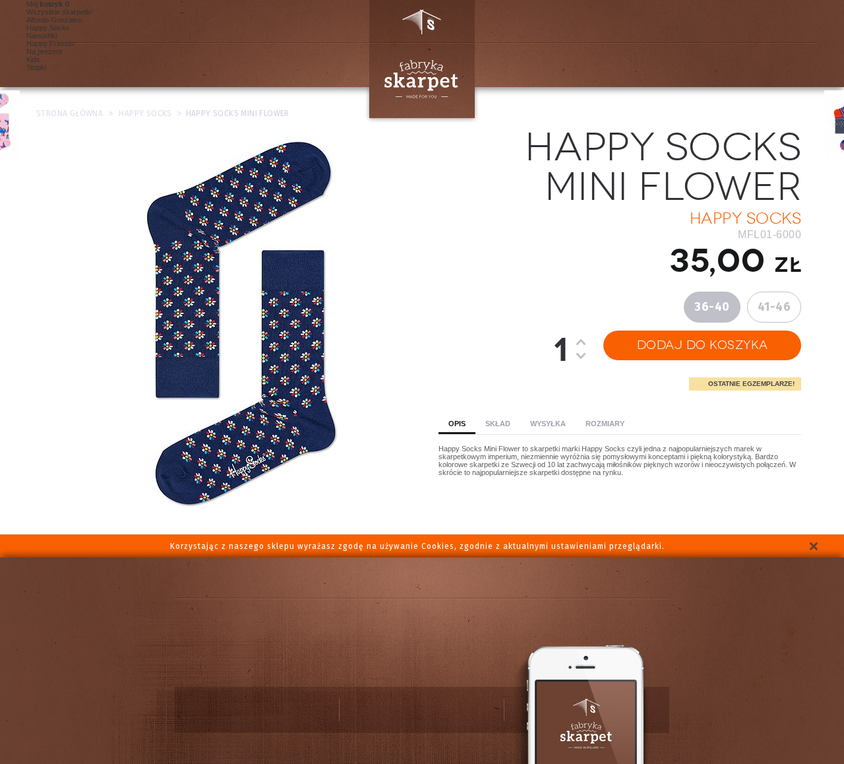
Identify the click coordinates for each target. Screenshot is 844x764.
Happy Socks (48, 28)
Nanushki (41, 36)
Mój (44, 4)
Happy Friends (50, 44)
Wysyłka (548, 424)
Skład (497, 424)
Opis (457, 424)
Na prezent (44, 51)
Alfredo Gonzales (54, 20)
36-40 (712, 307)
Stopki (36, 67)
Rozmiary (605, 424)
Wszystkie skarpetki (59, 12)
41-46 (774, 307)
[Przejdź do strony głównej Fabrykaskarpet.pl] (416, 59)
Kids (33, 59)
